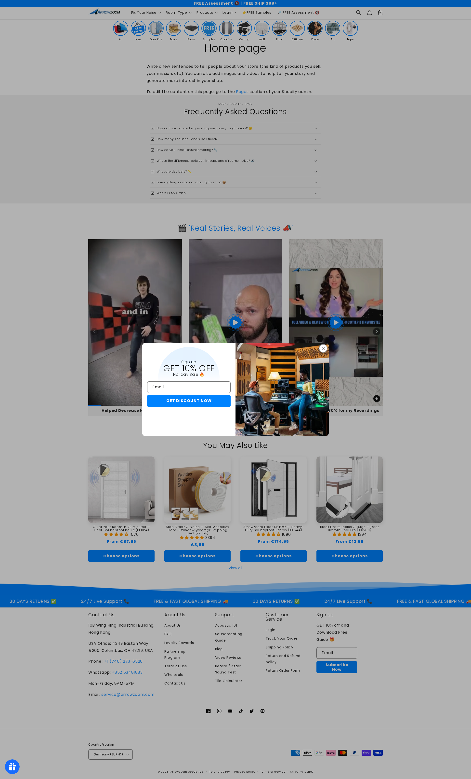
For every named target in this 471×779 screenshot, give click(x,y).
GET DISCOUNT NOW (189, 400)
